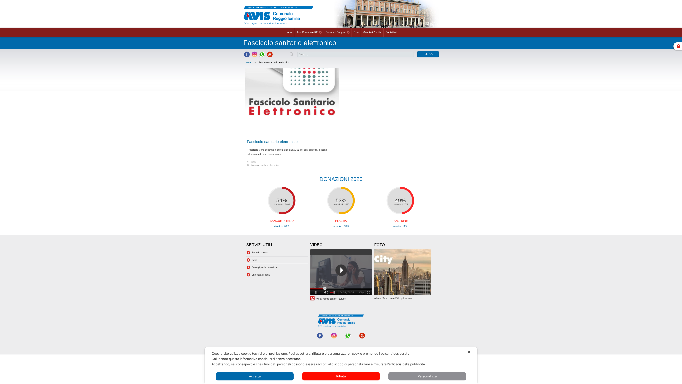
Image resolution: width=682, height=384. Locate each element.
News (253, 162)
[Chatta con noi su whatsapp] (262, 56)
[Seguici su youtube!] (270, 56)
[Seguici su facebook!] (247, 56)
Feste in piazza (259, 252)
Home (289, 32)
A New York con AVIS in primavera (393, 298)
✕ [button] (469, 352)
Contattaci (391, 32)
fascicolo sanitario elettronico (265, 165)
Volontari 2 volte (372, 32)
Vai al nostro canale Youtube (331, 298)
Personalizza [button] (427, 376)
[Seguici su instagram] (254, 56)
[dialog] (341, 365)
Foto (356, 32)
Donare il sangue (335, 32)
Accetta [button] (255, 376)
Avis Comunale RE (307, 32)
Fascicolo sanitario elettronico (272, 142)
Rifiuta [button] (341, 376)
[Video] (341, 272)
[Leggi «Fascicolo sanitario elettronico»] (292, 102)
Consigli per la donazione (264, 267)
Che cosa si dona (261, 274)
